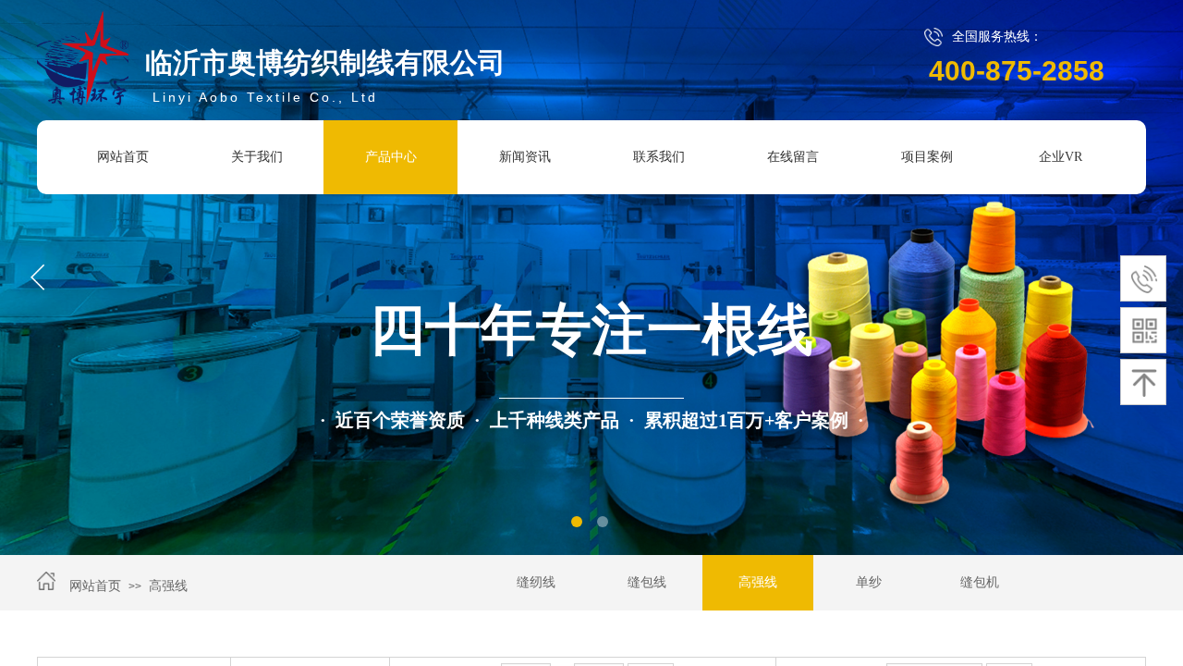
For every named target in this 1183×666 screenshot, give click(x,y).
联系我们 (659, 157)
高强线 (168, 586)
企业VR (1060, 157)
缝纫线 (536, 582)
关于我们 (257, 157)
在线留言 (793, 157)
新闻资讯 (525, 157)
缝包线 (647, 582)
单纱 (869, 582)
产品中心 (391, 157)
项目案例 (927, 157)
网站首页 (123, 157)
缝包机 (979, 582)
